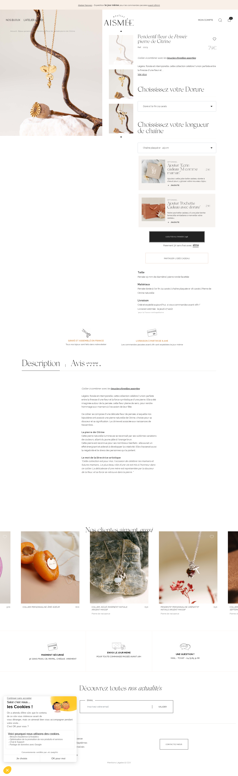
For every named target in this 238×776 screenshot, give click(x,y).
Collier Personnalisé (41, 607)
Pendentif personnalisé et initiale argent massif (180, 608)
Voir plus (142, 74)
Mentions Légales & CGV (119, 762)
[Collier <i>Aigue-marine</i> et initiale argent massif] (119, 567)
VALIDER (162, 707)
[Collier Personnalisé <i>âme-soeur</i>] (50, 567)
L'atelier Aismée (34, 20)
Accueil (13, 31)
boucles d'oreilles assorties (181, 58)
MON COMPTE (205, 20)
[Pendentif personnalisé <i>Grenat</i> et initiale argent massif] (188, 567)
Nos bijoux (13, 20)
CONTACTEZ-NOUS (174, 744)
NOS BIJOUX (69, 735)
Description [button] (41, 364)
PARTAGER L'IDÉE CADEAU (177, 258)
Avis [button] (78, 364)
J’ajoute (175, 185)
